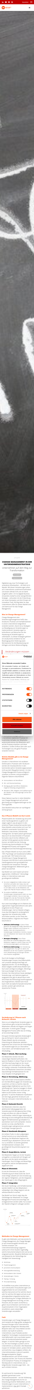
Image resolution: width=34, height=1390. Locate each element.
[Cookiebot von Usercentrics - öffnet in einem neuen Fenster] (24, 657)
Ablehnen (17, 731)
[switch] (29, 694)
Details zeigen (23, 713)
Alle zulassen (17, 719)
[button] (31, 2)
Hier (15, 1386)
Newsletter (25, 2)
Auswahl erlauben (17, 725)
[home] (6, 7)
